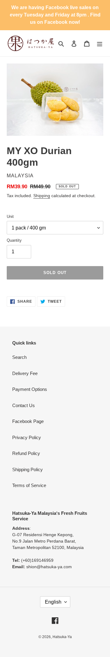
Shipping (41, 195)
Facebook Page (28, 421)
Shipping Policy (27, 469)
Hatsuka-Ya (62, 637)
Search (19, 357)
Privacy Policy (26, 437)
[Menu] (99, 43)
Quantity (14, 240)
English (53, 602)
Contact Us (23, 405)
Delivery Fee (25, 373)
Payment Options (29, 389)
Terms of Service (29, 485)
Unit (10, 216)
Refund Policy (26, 453)
